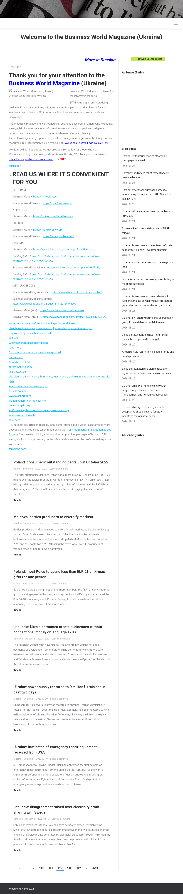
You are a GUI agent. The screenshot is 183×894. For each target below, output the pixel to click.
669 (78, 867)
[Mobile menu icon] (175, 23)
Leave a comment (59, 468)
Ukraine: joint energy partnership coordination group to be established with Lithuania (147, 320)
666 (51, 867)
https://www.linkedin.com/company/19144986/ (60, 249)
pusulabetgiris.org (19, 405)
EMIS (107, 143)
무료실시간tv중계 (19, 362)
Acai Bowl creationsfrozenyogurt (28, 386)
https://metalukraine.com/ (48, 229)
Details (17, 500)
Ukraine (17, 698)
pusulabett (15, 165)
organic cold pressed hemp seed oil (30, 333)
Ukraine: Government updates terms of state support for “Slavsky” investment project (147, 247)
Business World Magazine (44, 83)
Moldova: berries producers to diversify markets (53, 517)
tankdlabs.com (17, 449)
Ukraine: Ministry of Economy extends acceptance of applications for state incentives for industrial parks (143, 412)
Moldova (18, 523)
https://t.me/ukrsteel (45, 196)
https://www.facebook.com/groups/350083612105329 (74, 316)
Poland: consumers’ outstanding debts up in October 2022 (60, 462)
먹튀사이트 (15, 338)
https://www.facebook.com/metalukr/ (62, 310)
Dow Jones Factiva (75, 143)
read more (15, 347)
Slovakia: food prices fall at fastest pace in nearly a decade (145, 175)
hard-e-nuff (16, 357)
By (28, 468)
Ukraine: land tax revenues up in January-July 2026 (147, 264)
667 (60, 867)
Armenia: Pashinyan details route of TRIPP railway (146, 230)
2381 (95, 867)
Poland (17, 468)
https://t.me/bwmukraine (57, 203)
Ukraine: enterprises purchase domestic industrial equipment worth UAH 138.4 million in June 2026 (147, 194)
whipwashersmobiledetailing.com (28, 342)
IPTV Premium (17, 391)
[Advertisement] (65, 8)
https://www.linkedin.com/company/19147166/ (73, 267)
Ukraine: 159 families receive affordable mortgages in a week (144, 158)
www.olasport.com (20, 395)
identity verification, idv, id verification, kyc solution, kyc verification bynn (50, 328)
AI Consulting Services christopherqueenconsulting (39, 410)
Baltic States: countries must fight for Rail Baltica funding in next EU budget (145, 337)
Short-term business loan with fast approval (35, 352)
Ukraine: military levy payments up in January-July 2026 (148, 213)
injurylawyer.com (18, 371)
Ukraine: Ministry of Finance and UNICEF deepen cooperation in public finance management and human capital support (145, 390)
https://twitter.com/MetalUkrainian (53, 216)
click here (14, 420)
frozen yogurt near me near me (27, 400)
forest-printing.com (20, 367)
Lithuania (18, 638)
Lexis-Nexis (94, 143)
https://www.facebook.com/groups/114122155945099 (44, 303)
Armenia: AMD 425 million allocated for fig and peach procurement (148, 354)
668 (69, 867)
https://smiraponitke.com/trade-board (31, 159)
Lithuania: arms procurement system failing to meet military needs (148, 281)
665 (41, 867)
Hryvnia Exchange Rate (149, 59)
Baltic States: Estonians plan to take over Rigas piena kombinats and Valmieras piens (146, 371)
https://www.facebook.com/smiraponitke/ (77, 292)
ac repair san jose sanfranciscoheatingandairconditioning (42, 323)
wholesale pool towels (22, 415)
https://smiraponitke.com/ (58, 236)
